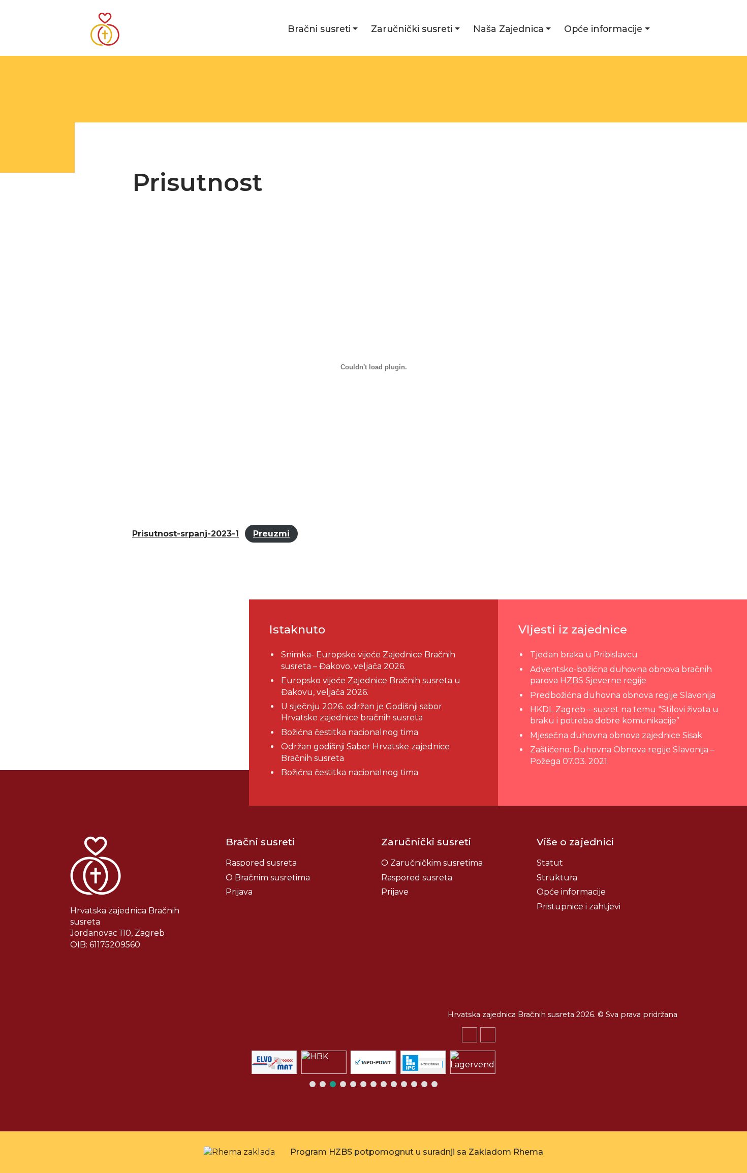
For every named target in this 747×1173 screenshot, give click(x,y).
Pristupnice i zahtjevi (578, 906)
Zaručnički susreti (411, 28)
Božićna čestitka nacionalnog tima (350, 732)
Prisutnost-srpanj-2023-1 (185, 533)
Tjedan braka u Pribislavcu (584, 654)
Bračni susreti (319, 28)
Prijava (239, 892)
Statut (550, 863)
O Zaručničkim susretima (432, 863)
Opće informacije (603, 28)
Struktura (557, 877)
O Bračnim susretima (268, 877)
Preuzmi (271, 533)
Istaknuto (297, 629)
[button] (487, 1034)
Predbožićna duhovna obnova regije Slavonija (622, 695)
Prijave (395, 892)
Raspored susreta (261, 863)
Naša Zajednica (508, 28)
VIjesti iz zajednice (572, 629)
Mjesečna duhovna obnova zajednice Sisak (616, 735)
